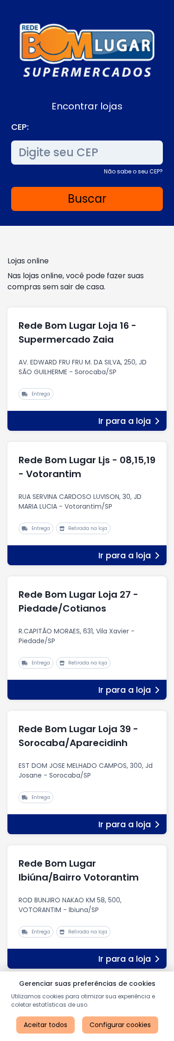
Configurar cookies (120, 1024)
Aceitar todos (45, 1024)
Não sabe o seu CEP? (133, 171)
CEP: (20, 127)
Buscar (87, 198)
